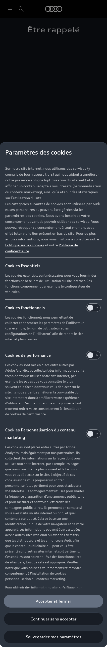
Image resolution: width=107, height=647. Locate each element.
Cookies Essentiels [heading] (22, 265)
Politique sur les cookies (24, 245)
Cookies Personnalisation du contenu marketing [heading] (40, 433)
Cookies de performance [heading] (28, 355)
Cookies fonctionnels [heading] (25, 307)
